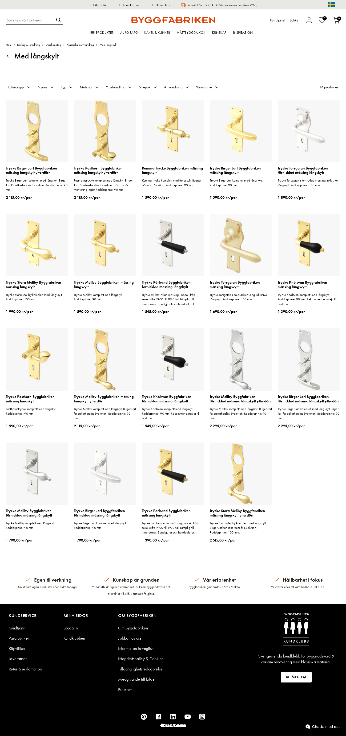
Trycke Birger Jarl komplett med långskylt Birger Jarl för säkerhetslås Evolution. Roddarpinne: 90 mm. (37, 185)
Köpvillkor (17, 648)
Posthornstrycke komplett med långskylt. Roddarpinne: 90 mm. (31, 411)
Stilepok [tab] (144, 87)
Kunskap (219, 32)
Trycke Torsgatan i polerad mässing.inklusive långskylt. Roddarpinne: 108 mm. (238, 297)
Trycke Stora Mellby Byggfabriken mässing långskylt (33, 284)
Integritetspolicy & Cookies (140, 658)
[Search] (58, 20)
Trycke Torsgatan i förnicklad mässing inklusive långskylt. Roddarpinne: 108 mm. (308, 182)
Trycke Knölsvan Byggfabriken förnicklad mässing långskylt (166, 399)
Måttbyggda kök (191, 32)
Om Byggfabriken (133, 628)
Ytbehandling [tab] (115, 87)
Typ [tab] (63, 87)
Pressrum (125, 689)
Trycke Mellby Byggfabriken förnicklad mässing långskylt (29, 513)
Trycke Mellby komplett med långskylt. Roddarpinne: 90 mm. (98, 297)
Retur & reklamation (25, 669)
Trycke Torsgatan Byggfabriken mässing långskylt (235, 284)
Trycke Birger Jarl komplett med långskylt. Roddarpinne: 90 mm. (236, 182)
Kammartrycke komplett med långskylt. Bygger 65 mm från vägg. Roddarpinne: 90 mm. (171, 182)
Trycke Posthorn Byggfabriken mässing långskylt (30, 399)
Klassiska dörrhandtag (80, 45)
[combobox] (30, 20)
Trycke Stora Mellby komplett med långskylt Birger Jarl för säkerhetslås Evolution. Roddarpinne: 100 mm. (238, 527)
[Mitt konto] (309, 20)
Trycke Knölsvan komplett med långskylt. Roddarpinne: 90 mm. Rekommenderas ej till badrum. (307, 299)
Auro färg (129, 32)
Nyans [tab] (43, 87)
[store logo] (173, 20)
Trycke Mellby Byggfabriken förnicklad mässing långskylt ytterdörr (240, 399)
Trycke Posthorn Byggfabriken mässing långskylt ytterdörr (98, 170)
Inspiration (243, 32)
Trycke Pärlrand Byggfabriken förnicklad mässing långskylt (166, 284)
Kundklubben (74, 638)
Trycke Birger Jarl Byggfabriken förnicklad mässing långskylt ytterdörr (308, 399)
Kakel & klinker (157, 32)
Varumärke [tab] (204, 87)
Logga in (71, 628)
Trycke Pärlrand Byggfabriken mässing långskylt (166, 513)
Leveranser (18, 658)
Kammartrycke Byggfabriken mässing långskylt (172, 170)
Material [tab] (86, 87)
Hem (9, 45)
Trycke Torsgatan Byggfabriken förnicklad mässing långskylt (303, 170)
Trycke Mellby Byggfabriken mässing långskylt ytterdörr (104, 399)
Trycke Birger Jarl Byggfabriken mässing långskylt (235, 170)
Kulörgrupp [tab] (16, 87)
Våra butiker (19, 638)
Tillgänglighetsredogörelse (140, 669)
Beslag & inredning (28, 45)
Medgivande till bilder (137, 679)
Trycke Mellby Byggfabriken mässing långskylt (104, 284)
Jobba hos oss (129, 638)
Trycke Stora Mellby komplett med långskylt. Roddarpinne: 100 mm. (34, 297)
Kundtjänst (17, 628)
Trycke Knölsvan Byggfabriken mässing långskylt (302, 284)
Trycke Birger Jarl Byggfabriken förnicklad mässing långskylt (99, 513)
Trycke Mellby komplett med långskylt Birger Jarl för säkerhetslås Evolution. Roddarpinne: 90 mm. (105, 413)
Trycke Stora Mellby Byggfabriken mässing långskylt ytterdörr (237, 513)
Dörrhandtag (53, 45)
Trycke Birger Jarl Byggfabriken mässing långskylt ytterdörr (31, 170)
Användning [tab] (173, 87)
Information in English (135, 648)
